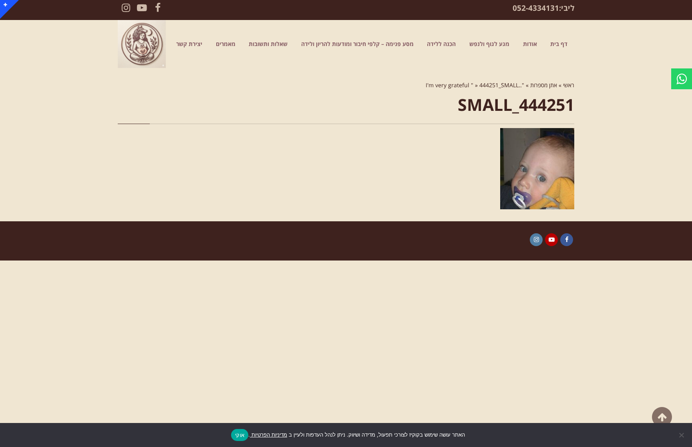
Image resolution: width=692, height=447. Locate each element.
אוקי (239, 435)
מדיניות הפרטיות (268, 434)
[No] (682, 435)
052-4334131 (536, 8)
